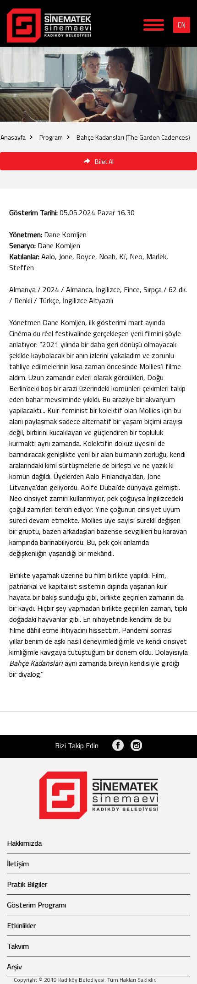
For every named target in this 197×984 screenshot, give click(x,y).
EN (182, 25)
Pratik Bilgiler (27, 884)
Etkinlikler (21, 925)
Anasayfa (13, 137)
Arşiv (14, 966)
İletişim (18, 863)
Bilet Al (104, 161)
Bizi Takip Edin (76, 745)
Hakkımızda (24, 842)
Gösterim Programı (36, 904)
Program (51, 137)
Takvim (18, 946)
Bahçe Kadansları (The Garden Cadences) (133, 137)
